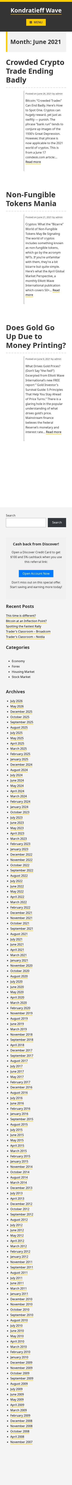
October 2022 (19, 865)
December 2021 (21, 913)
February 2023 (20, 844)
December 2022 (21, 854)
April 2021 (17, 950)
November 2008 (21, 1426)
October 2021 (19, 923)
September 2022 (21, 870)
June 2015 (17, 1135)
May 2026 (17, 706)
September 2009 (21, 1378)
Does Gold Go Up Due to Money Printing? (36, 336)
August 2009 (19, 1384)
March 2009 (18, 1410)
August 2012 (19, 1220)
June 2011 (17, 1283)
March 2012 (18, 1246)
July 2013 (16, 1193)
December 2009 (21, 1363)
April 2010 (17, 1341)
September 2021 (21, 929)
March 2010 (18, 1347)
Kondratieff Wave (36, 10)
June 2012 (17, 1230)
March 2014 (18, 1182)
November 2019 (21, 1013)
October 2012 (19, 1209)
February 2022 (20, 907)
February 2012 (20, 1251)
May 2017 (17, 1077)
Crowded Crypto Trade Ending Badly (35, 71)
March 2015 (18, 1151)
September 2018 (21, 1040)
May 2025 (17, 738)
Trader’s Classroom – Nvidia (25, 637)
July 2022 (16, 881)
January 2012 (19, 1257)
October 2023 (19, 812)
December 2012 (21, 1204)
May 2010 (17, 1336)
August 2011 (19, 1273)
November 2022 (21, 860)
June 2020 (17, 987)
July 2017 (16, 1066)
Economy (18, 661)
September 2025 (21, 722)
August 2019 (19, 1018)
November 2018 (21, 1034)
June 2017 (17, 1071)
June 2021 (17, 944)
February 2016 (20, 1109)
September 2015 (21, 1119)
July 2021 (16, 939)
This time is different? (21, 616)
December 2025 (21, 712)
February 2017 (20, 1082)
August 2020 (19, 976)
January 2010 (19, 1357)
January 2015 (19, 1161)
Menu (38, 22)
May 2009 (17, 1399)
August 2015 (19, 1124)
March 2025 (18, 749)
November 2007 (21, 1442)
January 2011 (19, 1294)
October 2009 (19, 1373)
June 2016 (17, 1103)
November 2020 (21, 966)
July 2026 (16, 701)
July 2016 (16, 1098)
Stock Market (21, 677)
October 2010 (19, 1310)
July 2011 (16, 1278)
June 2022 (17, 886)
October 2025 (19, 717)
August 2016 (19, 1093)
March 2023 (18, 839)
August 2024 (19, 770)
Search (11, 515)
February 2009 (20, 1415)
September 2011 (21, 1267)
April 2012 (17, 1241)
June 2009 (17, 1394)
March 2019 (18, 1029)
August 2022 (19, 876)
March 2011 (18, 1288)
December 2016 (21, 1087)
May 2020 (17, 992)
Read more (33, 162)
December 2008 (21, 1421)
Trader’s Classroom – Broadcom (28, 631)
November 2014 (21, 1167)
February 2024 (20, 802)
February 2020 (20, 1008)
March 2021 (18, 955)
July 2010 (16, 1326)
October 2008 (19, 1431)
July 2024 (16, 775)
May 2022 (17, 891)
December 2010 (21, 1299)
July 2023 (16, 817)
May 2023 (17, 828)
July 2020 (16, 982)
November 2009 (21, 1368)
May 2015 (17, 1140)
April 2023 (17, 833)
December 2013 (21, 1188)
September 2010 (21, 1315)
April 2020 (17, 997)
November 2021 (21, 918)
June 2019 (17, 1024)
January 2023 (19, 849)
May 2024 (17, 786)
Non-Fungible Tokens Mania (31, 198)
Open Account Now (36, 573)
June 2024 (17, 780)
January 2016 (19, 1114)
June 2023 (17, 823)
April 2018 (17, 1045)
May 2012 (17, 1235)
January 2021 (19, 960)
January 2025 (19, 759)
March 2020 (18, 1003)
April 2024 (17, 791)
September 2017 (21, 1056)
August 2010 (19, 1320)
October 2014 (19, 1172)
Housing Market (23, 672)
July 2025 (16, 733)
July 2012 (16, 1225)
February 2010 (20, 1352)
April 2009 (17, 1405)
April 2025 (17, 743)
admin (59, 93)
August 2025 (19, 727)
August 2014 (19, 1177)
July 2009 (16, 1389)
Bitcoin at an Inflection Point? (26, 621)
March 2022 (18, 902)
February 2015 (20, 1156)
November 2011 (21, 1262)
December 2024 (21, 765)
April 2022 (17, 897)
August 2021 (19, 934)
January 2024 (19, 807)
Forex (16, 666)
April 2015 (17, 1146)
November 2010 (21, 1304)
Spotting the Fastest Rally (23, 626)
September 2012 (21, 1214)
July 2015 (16, 1130)
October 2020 (19, 971)
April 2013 (17, 1198)
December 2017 (21, 1050)
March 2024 (18, 796)
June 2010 (17, 1331)
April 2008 (17, 1437)
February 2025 (20, 754)
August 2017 (19, 1061)
